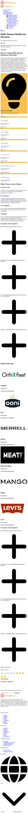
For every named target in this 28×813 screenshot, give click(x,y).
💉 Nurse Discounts (11, 22)
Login (3, 30)
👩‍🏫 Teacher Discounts (12, 16)
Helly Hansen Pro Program (9, 198)
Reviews (6, 11)
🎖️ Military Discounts (12, 18)
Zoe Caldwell (6, 157)
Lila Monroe (6, 123)
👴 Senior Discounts (11, 19)
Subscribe (17, 693)
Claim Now (3, 49)
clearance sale (4, 191)
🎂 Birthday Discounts (12, 23)
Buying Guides (7, 9)
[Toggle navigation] (13, 7)
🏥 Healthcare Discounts (12, 20)
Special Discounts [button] (8, 13)
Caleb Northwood (7, 179)
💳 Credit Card (10, 26)
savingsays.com (8, 811)
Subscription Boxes (8, 12)
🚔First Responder (11, 25)
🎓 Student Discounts (12, 15)
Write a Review (4, 679)
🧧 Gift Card (10, 28)
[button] (14, 783)
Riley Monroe (6, 145)
